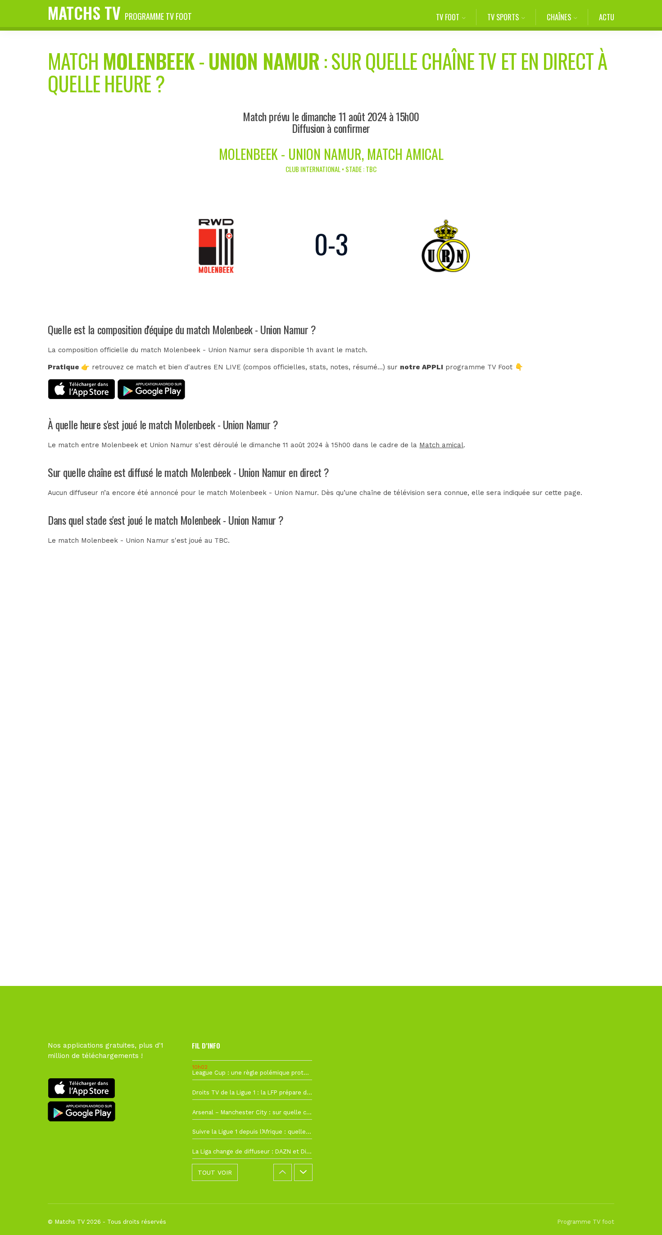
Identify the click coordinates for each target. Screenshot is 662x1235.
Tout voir (215, 1172)
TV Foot (447, 17)
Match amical (441, 445)
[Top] (637, 1215)
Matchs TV (120, 12)
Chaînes (559, 17)
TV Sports (503, 17)
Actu (606, 17)
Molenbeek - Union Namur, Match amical (331, 154)
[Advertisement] (331, 725)
